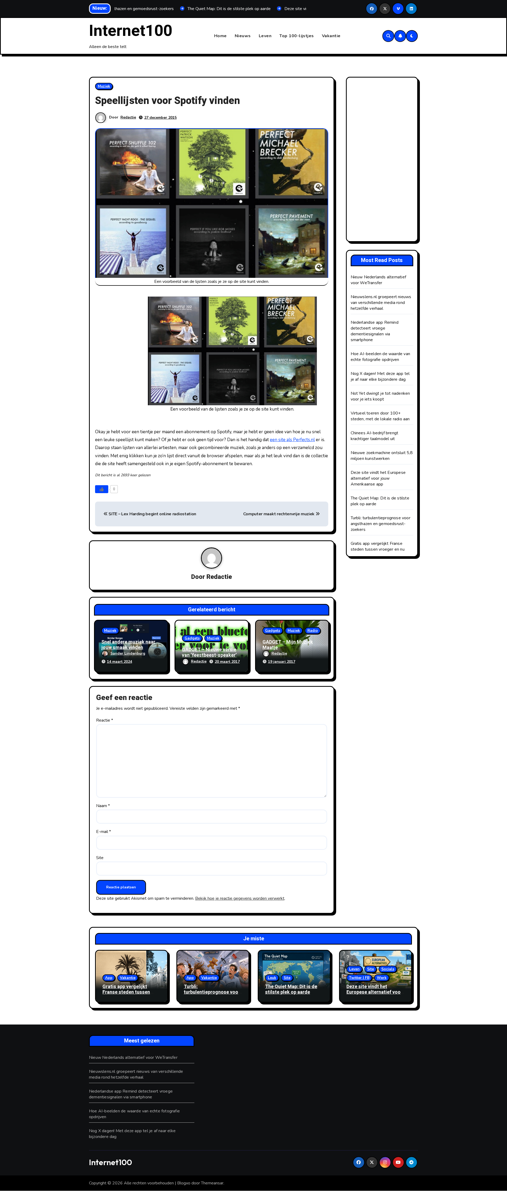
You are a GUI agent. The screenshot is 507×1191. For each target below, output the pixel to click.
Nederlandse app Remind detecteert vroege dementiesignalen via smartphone (374, 331)
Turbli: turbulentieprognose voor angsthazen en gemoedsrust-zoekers (380, 523)
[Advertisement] (382, 161)
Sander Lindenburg (127, 653)
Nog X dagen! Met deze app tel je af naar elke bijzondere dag (380, 376)
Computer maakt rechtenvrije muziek (279, 514)
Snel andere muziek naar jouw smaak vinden (128, 645)
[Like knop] (101, 489)
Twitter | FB (359, 977)
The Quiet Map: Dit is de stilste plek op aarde (291, 989)
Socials (387, 968)
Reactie (104, 720)
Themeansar (212, 1183)
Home (220, 36)
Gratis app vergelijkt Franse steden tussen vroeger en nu (378, 546)
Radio (312, 630)
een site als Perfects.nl (292, 440)
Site (100, 858)
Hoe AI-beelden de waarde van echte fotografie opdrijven (380, 357)
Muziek (104, 86)
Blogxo (183, 1183)
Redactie (128, 117)
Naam (103, 806)
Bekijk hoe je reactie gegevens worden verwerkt (239, 898)
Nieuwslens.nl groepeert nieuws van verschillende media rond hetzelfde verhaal (381, 302)
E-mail (103, 832)
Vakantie (331, 36)
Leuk (272, 977)
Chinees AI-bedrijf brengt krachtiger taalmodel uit (374, 436)
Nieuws (243, 36)
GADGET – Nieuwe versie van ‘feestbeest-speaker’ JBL (209, 655)
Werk (382, 977)
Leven (265, 36)
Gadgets (192, 638)
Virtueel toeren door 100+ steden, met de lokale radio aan (380, 416)
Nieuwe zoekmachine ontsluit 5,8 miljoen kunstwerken (382, 455)
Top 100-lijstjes (296, 36)
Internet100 (130, 30)
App (108, 977)
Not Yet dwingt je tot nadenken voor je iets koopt (380, 396)
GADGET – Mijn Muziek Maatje (287, 645)
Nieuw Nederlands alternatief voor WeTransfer (378, 280)
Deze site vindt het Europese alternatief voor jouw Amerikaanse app (378, 478)
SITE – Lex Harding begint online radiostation (152, 514)
